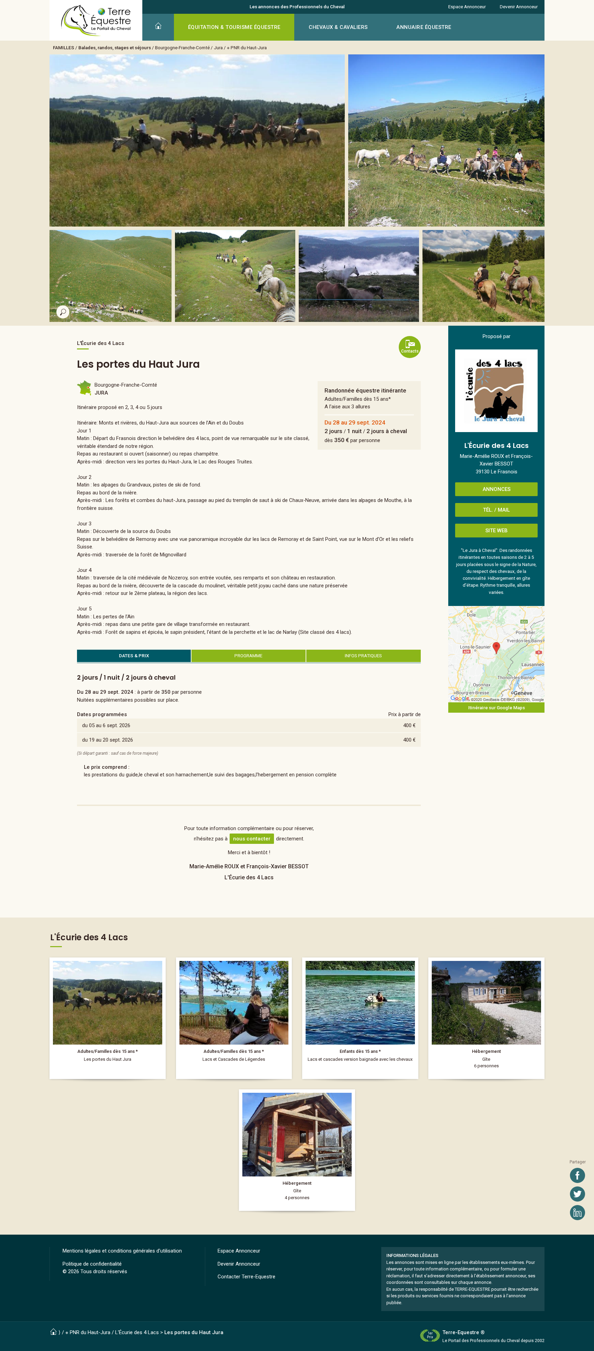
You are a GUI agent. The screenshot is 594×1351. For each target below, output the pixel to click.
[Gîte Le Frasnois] (486, 1018)
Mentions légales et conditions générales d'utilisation (122, 1251)
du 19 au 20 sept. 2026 (107, 740)
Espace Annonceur (467, 6)
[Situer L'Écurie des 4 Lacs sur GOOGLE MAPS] (496, 654)
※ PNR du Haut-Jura (247, 47)
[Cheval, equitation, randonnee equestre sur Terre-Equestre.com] (96, 20)
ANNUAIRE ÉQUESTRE (423, 27)
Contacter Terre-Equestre (246, 1277)
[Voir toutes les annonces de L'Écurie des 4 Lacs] (496, 390)
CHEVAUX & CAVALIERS (338, 27)
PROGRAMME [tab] (248, 655)
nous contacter (252, 839)
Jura (218, 47)
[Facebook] (577, 1175)
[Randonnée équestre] (108, 1018)
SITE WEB (496, 530)
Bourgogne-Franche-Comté (182, 47)
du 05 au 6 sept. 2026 (106, 725)
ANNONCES (496, 489)
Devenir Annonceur (519, 6)
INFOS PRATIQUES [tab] (363, 655)
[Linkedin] (577, 1212)
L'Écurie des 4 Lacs (137, 1332)
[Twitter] (577, 1194)
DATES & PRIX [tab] (134, 655)
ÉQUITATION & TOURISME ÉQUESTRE (234, 27)
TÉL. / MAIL (496, 510)
